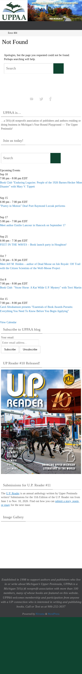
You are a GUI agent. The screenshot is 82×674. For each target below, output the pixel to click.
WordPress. (54, 613)
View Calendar (8, 322)
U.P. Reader (13, 493)
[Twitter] (41, 99)
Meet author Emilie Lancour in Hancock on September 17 (32, 225)
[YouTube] (31, 99)
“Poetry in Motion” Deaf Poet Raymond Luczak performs (32, 205)
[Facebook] (50, 99)
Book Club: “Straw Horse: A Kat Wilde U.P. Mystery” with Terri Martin (40, 287)
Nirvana (40, 613)
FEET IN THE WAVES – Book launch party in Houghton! (33, 244)
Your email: (7, 337)
